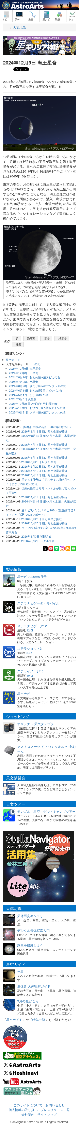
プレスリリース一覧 (55, 1109)
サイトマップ (47, 1114)
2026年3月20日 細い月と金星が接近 (44, 523)
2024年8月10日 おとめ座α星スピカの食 (34, 377)
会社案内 (27, 1114)
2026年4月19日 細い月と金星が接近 (44, 497)
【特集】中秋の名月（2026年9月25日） (46, 427)
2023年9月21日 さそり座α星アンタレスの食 (37, 412)
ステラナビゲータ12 (32, 626)
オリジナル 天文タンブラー (37, 723)
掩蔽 (18, 344)
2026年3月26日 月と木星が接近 (41, 519)
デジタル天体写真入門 (33, 930)
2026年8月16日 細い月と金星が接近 (44, 431)
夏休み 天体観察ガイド (33, 986)
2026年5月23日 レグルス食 (38, 462)
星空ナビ (23, 693)
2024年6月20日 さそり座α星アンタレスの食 (37, 386)
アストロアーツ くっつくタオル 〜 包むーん (46, 749)
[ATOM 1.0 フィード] (67, 548)
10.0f (30, 675)
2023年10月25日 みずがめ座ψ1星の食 (33, 403)
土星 (20, 971)
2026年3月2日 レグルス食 (37, 541)
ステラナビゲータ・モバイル (38, 603)
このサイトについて (28, 1105)
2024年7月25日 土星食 (23, 381)
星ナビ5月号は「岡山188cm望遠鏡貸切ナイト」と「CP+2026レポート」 (41, 512)
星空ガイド (13, 359)
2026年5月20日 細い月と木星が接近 (44, 466)
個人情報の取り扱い (23, 1109)
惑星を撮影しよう (30, 945)
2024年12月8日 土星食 (23, 373)
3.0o (29, 653)
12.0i (30, 630)
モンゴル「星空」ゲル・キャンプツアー (46, 811)
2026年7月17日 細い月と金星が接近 (44, 444)
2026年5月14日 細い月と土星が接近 (44, 475)
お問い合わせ (55, 1105)
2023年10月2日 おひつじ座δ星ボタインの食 (37, 408)
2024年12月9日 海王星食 (25, 368)
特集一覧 (38, 1019)
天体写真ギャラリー (31, 916)
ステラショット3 (29, 648)
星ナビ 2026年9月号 (32, 576)
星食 (47, 338)
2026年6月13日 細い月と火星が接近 (44, 457)
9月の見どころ (27, 1001)
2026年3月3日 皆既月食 (36, 536)
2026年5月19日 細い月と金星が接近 (44, 470)
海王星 (31, 338)
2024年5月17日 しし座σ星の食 (28, 395)
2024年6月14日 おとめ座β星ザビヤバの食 (35, 390)
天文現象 (19, 27)
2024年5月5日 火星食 (22, 399)
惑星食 (62, 338)
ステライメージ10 (30, 671)
